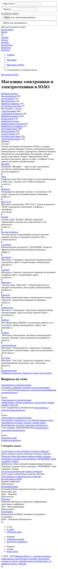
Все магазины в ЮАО (11, 479)
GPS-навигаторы (9, 129)
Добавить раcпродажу (11, 373)
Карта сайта (12, 551)
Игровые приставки (10, 136)
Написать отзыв (30, 373)
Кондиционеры (8, 96)
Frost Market (7, 512)
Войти (4, 32)
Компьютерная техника (12, 124)
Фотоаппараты (8, 131)
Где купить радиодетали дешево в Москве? (22, 471)
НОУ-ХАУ (6, 202)
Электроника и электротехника (16, 385)
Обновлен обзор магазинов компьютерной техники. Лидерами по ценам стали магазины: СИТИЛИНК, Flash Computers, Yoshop (28, 459)
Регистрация (7, 29)
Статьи (10, 549)
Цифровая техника (10, 121)
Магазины (6, 47)
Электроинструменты (11, 113)
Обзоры (5, 37)
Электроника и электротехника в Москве (21, 476)
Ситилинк (6, 244)
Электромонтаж (8, 345)
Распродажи (7, 45)
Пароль (6, 9)
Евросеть (5, 295)
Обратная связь (14, 532)
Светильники (7, 98)
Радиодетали (7, 119)
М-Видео (5, 189)
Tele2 (3, 176)
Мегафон (5, 164)
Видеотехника (8, 101)
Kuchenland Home (9, 486)
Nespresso (5, 499)
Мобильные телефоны (12, 126)
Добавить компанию (11, 440)
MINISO (5, 320)
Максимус (6, 282)
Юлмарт (5, 333)
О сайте (10, 529)
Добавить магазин (15, 539)
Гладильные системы (11, 106)
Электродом (7, 307)
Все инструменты (9, 232)
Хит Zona (5, 358)
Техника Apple (8, 134)
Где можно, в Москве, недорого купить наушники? (25, 387)
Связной (5, 270)
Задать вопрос (45, 373)
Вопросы (5, 50)
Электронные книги (11, 139)
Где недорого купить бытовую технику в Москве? (25, 451)
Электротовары (8, 111)
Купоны (5, 42)
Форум (4, 40)
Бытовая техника (9, 93)
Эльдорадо (6, 257)
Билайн (4, 217)
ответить (13, 392)
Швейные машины (10, 103)
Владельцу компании (17, 541)
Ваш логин (8, 3)
